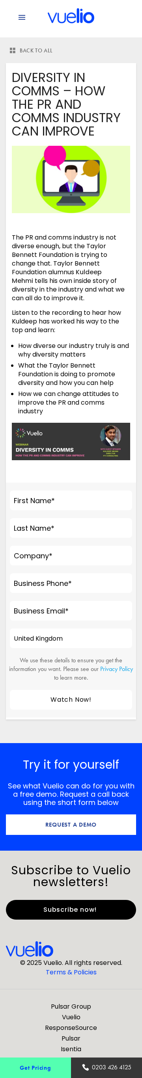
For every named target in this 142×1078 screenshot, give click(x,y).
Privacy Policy (116, 669)
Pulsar (71, 1038)
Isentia (71, 1049)
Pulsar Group (71, 1006)
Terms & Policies (71, 972)
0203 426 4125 (111, 1067)
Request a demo (71, 824)
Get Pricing (35, 1067)
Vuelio (71, 1017)
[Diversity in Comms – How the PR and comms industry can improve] (71, 179)
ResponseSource (71, 1027)
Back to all (36, 50)
